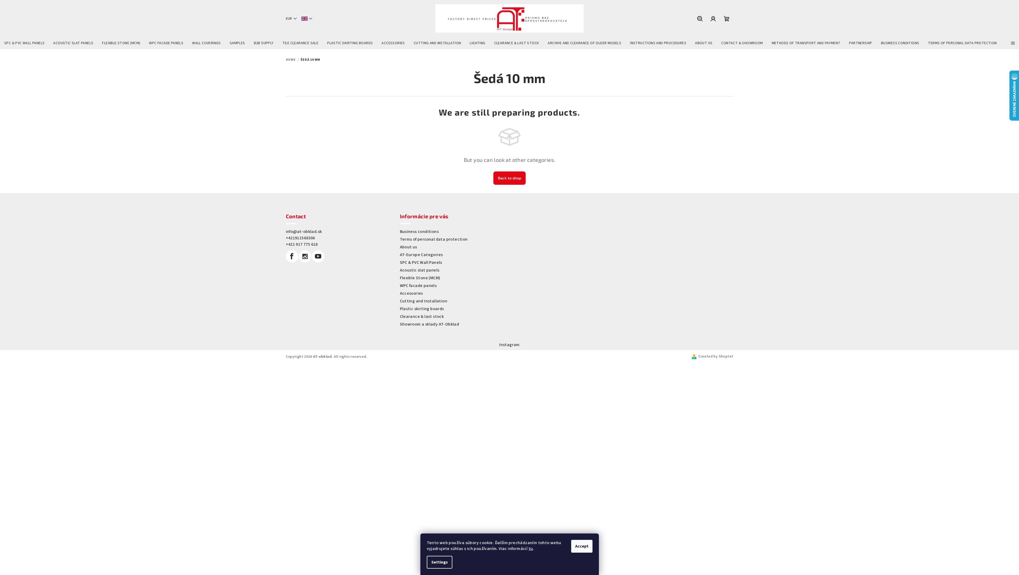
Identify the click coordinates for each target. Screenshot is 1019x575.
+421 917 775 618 (302, 244)
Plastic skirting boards (422, 309)
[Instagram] (305, 256)
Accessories (411, 293)
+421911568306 (300, 238)
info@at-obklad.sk (304, 232)
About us (408, 247)
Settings (439, 562)
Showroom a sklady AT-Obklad (429, 324)
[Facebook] (292, 256)
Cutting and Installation (424, 301)
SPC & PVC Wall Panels (421, 262)
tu (531, 549)
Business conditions (419, 232)
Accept (581, 546)
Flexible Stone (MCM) (420, 278)
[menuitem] (24, 43)
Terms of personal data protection (434, 239)
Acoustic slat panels (420, 270)
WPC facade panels (418, 286)
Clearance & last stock (422, 316)
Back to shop (509, 178)
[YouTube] (318, 256)
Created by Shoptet (715, 356)
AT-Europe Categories (421, 255)
